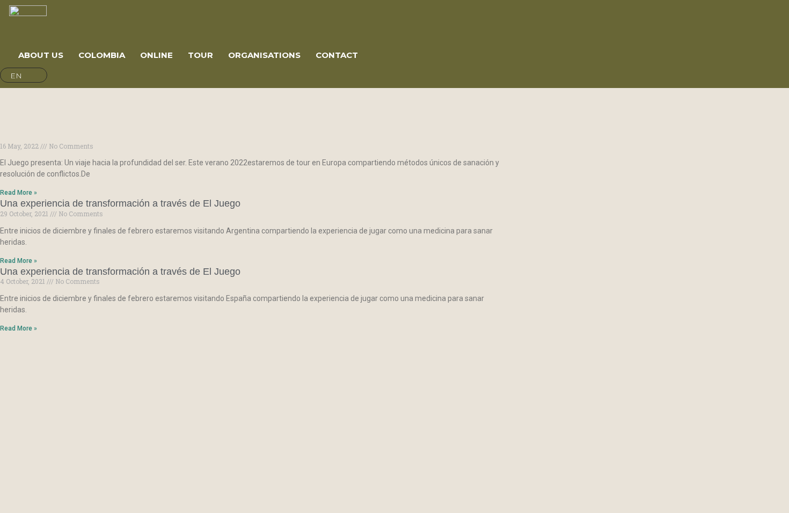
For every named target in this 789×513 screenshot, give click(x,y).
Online (156, 55)
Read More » (18, 192)
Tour (200, 55)
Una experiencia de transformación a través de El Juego (120, 203)
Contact (337, 55)
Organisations (264, 55)
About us (40, 55)
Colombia (101, 55)
